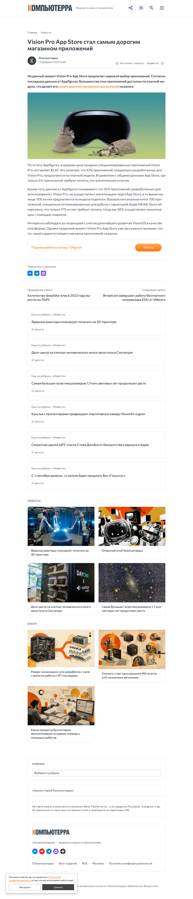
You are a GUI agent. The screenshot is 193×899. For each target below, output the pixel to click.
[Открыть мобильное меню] (161, 7)
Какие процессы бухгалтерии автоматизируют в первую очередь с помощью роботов (55, 733)
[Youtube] (42, 851)
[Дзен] (63, 851)
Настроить (25, 887)
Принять (58, 887)
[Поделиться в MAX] (43, 273)
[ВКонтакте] (35, 851)
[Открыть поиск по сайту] (151, 7)
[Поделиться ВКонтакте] (30, 273)
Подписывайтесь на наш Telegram (56, 247)
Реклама (98, 863)
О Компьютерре (43, 863)
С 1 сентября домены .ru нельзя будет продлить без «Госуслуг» (78, 476)
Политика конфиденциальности (130, 863)
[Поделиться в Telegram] (36, 273)
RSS (84, 863)
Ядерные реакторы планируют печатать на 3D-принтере (73, 322)
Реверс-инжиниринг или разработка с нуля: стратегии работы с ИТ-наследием (60, 673)
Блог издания (68, 863)
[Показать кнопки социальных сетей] (130, 7)
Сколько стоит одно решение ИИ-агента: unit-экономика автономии (129, 675)
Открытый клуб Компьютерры (122, 550)
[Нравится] (163, 63)
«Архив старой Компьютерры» (53, 790)
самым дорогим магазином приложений (88, 86)
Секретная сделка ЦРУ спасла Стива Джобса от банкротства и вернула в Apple (90, 445)
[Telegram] (49, 851)
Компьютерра (48, 58)
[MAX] (56, 851)
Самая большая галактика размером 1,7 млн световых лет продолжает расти (88, 383)
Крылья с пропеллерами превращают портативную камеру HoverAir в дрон (88, 414)
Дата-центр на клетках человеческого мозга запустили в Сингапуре (82, 352)
